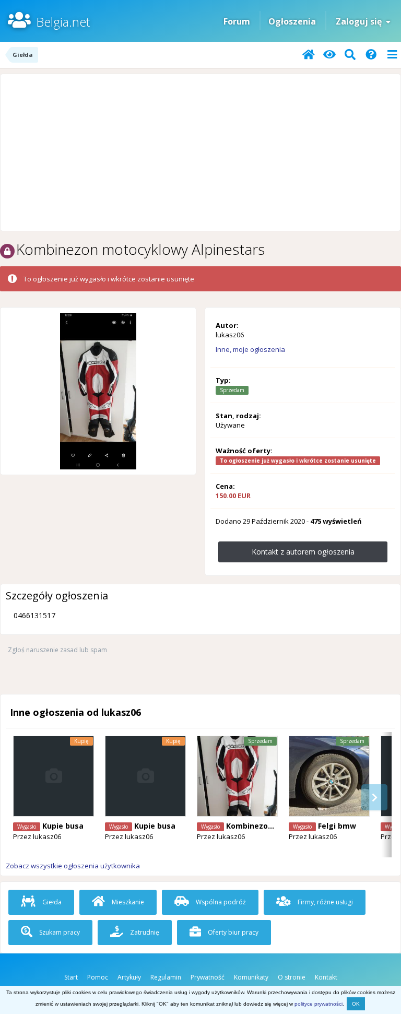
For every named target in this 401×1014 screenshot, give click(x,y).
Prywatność (208, 977)
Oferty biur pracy (232, 932)
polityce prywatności (318, 1004)
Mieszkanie (127, 902)
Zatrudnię (143, 932)
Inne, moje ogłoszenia (250, 349)
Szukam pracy (59, 932)
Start (71, 977)
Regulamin (165, 977)
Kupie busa (63, 826)
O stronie (291, 977)
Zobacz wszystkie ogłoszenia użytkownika (73, 865)
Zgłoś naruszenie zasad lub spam (57, 649)
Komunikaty (251, 977)
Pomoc (97, 977)
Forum (236, 21)
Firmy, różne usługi (324, 902)
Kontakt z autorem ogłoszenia (303, 552)
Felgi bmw (337, 826)
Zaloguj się (361, 21)
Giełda (51, 902)
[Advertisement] (200, 152)
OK (356, 1004)
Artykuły (129, 977)
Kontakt (326, 977)
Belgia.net (63, 21)
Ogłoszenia (292, 21)
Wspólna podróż (220, 902)
